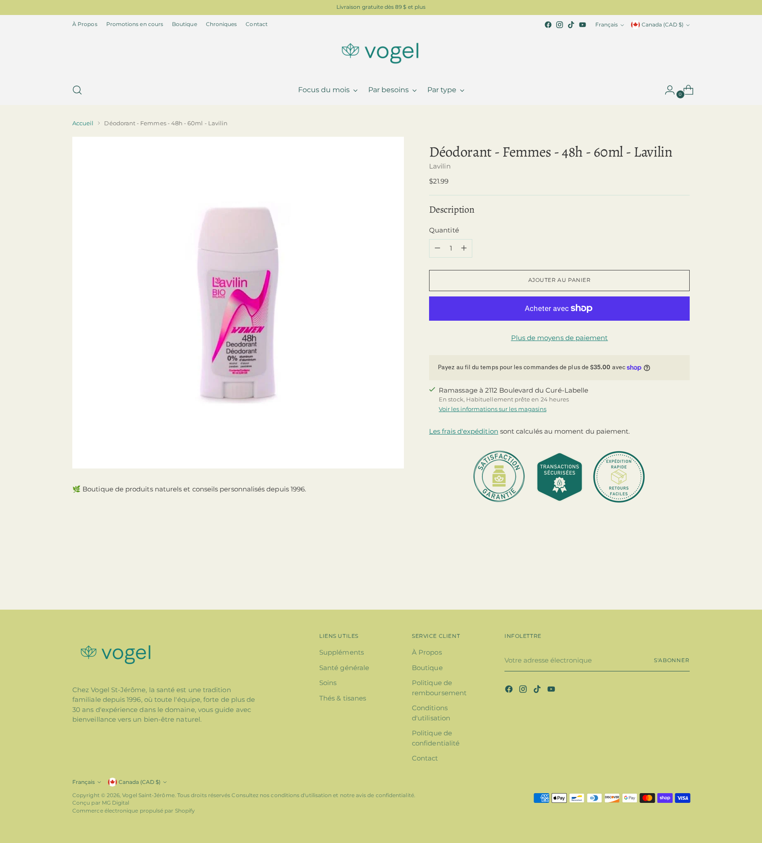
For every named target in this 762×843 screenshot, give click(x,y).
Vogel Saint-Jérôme (148, 795)
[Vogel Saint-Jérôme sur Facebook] (548, 25)
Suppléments (341, 652)
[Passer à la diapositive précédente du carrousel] (661, 579)
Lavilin (440, 166)
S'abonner (672, 660)
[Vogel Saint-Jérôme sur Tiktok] (571, 25)
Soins (327, 682)
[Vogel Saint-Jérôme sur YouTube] (582, 25)
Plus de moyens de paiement (559, 337)
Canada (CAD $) (663, 25)
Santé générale (344, 667)
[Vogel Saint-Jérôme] (381, 53)
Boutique (427, 667)
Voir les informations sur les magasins (492, 408)
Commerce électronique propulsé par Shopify (133, 811)
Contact (425, 758)
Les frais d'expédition (463, 431)
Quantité (444, 230)
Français (606, 25)
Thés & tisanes (342, 698)
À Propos (427, 652)
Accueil (82, 123)
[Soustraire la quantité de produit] (437, 248)
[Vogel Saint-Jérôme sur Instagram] (560, 25)
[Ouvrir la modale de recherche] (77, 90)
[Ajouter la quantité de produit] (464, 248)
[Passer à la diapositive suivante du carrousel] (682, 579)
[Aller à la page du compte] (666, 90)
